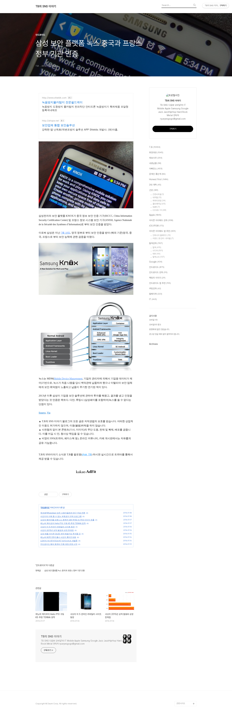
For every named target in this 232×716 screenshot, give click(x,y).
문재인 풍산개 (157, 174)
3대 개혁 (155, 184)
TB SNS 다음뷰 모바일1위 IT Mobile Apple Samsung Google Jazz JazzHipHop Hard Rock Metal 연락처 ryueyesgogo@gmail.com (81, 642)
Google (155, 261)
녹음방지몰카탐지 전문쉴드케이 (62, 102)
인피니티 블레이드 (162, 235)
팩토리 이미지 (157, 277)
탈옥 (157, 247)
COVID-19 (159, 210)
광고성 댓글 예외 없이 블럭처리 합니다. (164, 334)
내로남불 (155, 163)
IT (153, 299)
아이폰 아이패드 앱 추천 (162, 231)
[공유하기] (51, 494)
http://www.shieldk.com (54, 97)
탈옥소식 (159, 257)
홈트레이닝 (159, 204)
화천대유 (156, 152)
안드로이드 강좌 (158, 272)
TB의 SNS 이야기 (46, 6)
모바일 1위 (153, 320)
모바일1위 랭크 (155, 324)
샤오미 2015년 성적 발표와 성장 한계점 (57, 530)
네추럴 (157, 197)
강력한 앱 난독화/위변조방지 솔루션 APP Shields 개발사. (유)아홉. (80, 129)
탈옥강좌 (156, 243)
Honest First (158, 179)
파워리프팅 (159, 200)
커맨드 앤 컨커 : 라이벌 (163, 238)
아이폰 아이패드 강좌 (161, 220)
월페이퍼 (155, 294)
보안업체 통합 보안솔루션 (58, 125)
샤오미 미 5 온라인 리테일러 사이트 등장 (57, 527)
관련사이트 (180, 703)
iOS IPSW (156, 225)
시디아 (158, 250)
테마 (156, 254)
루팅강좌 (155, 288)
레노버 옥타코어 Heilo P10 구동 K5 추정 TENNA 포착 (63, 523)
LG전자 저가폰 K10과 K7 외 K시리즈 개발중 (58, 540)
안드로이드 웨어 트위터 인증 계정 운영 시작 (58, 544)
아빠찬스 (155, 168)
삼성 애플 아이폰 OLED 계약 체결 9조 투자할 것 (60, 534)
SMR (156, 207)
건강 (153, 190)
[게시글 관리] (55, 494)
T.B (154, 147)
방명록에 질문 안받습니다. (159, 329)
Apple (155, 215)
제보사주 (155, 158)
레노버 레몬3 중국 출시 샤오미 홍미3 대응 (58, 537)
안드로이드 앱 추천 (160, 283)
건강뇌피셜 (158, 194)
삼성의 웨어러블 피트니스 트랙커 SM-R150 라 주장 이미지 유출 (67, 520)
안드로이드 (45, 507)
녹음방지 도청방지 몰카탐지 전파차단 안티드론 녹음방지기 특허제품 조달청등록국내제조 (85, 108)
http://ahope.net (50, 120)
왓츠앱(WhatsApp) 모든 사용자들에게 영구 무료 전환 (62, 513)
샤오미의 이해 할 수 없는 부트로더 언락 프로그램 (61, 516)
